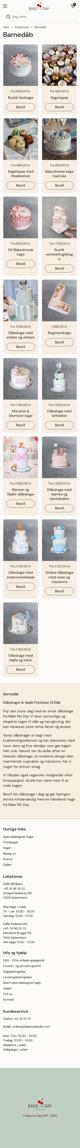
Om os (7, 994)
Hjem (6, 27)
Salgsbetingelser (14, 972)
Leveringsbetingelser (17, 977)
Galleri (7, 865)
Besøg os (9, 854)
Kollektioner (22, 27)
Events (8, 859)
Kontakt (8, 1000)
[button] (73, 6)
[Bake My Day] (39, 6)
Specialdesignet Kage (18, 837)
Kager (7, 848)
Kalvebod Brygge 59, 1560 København (17, 935)
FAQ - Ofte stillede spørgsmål (23, 960)
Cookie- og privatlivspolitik (22, 966)
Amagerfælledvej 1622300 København (17, 895)
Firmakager (10, 842)
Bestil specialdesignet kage (22, 983)
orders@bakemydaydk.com (31, 1027)
